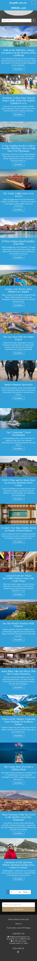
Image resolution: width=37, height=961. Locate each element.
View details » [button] (18, 69)
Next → (26, 892)
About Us (18, 924)
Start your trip (18, 909)
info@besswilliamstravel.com (19, 937)
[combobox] (18, 904)
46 (19, 892)
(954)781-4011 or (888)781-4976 (19, 939)
